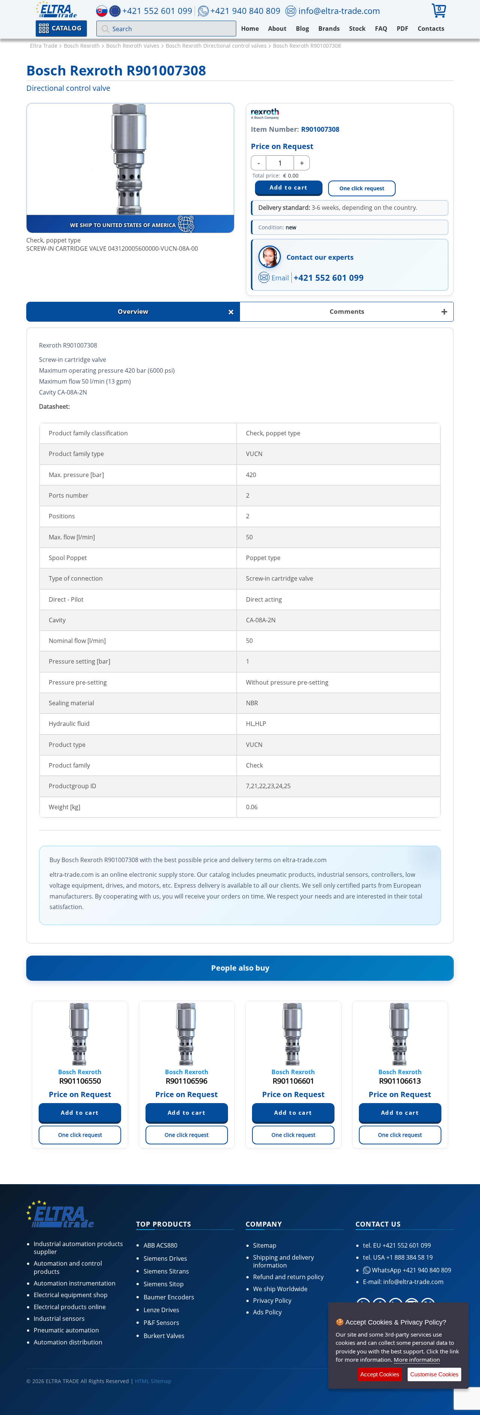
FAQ (381, 28)
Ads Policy (267, 1312)
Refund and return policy (288, 1277)
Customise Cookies (434, 1374)
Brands (329, 28)
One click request (361, 188)
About (277, 28)
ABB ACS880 (160, 1245)
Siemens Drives (165, 1258)
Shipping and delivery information (283, 1261)
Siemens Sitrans (166, 1271)
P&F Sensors (161, 1323)
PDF (402, 28)
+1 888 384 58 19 (409, 1257)
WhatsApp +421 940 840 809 (410, 1270)
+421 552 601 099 (329, 277)
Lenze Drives (161, 1310)
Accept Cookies (379, 1374)
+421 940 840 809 (245, 10)
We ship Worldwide (280, 1289)
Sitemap (264, 1245)
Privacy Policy (272, 1300)
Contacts (431, 28)
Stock (357, 28)
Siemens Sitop (164, 1284)
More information (417, 1359)
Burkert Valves (164, 1336)
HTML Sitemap (153, 1381)
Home (250, 28)
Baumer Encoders (169, 1297)
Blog (302, 28)
